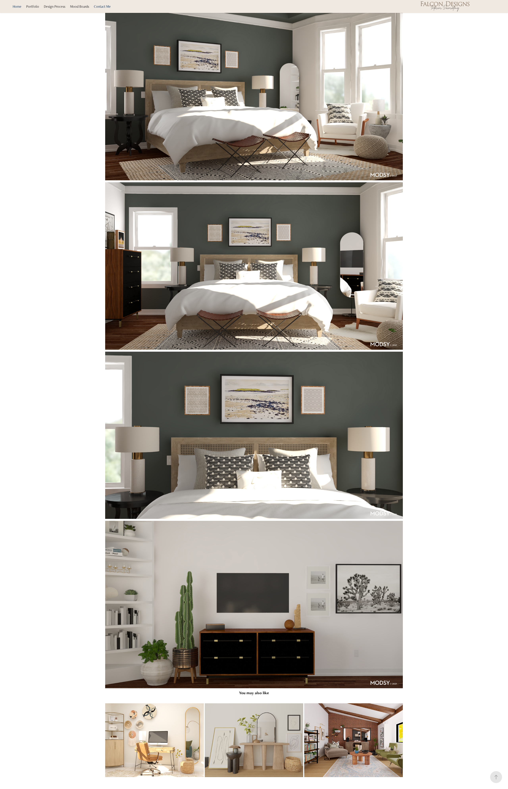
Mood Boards (79, 6)
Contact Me (102, 6)
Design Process (54, 6)
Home (17, 6)
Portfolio (32, 6)
